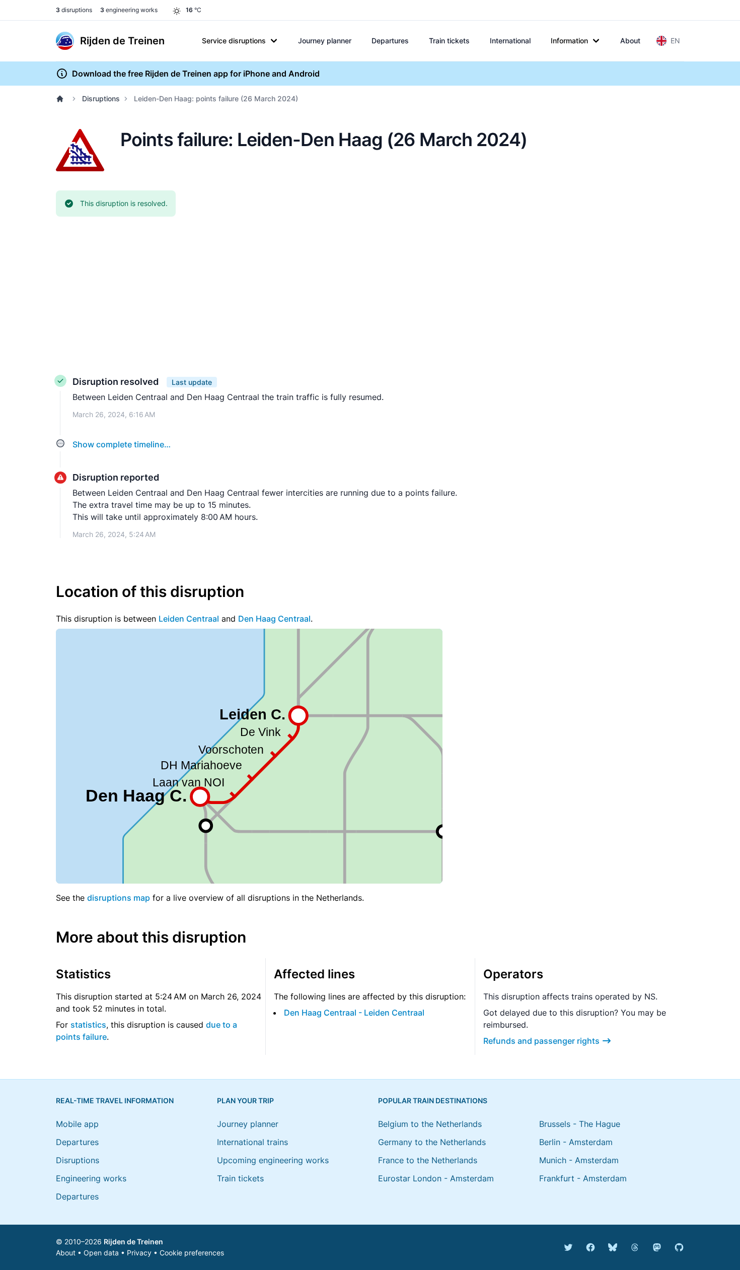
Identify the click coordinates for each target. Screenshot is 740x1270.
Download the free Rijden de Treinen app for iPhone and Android (196, 74)
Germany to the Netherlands (432, 1142)
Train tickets (449, 40)
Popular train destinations (432, 1100)
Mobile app (77, 1124)
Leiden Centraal (189, 619)
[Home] (62, 99)
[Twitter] (568, 1247)
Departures (390, 40)
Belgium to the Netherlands (430, 1124)
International (510, 40)
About (630, 40)
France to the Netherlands (427, 1160)
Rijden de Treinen (133, 1241)
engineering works (129, 10)
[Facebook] (590, 1247)
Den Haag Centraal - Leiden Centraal (354, 1013)
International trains (252, 1142)
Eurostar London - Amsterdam (436, 1178)
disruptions (74, 10)
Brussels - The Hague (579, 1124)
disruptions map (118, 898)
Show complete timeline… (121, 444)
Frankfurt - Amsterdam (583, 1178)
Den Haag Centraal (274, 619)
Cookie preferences (192, 1252)
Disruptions (101, 98)
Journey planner (324, 40)
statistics (88, 1025)
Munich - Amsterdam (579, 1160)
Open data (101, 1252)
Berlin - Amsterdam (576, 1142)
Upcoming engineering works (273, 1160)
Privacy (139, 1252)
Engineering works (91, 1178)
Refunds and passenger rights (541, 1041)
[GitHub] (679, 1247)
